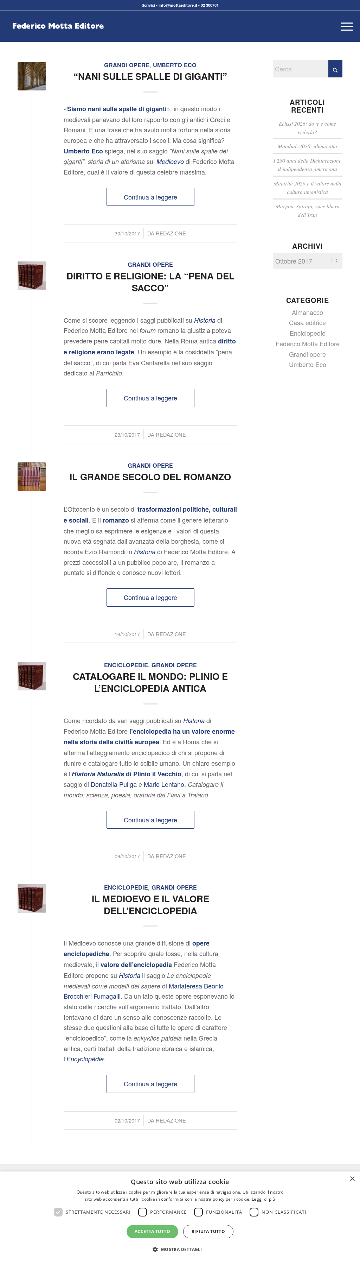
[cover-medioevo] (32, 76)
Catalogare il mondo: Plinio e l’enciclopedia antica (150, 682)
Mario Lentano (164, 784)
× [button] (352, 1179)
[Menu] (344, 26)
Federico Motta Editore (308, 343)
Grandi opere (126, 65)
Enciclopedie (126, 665)
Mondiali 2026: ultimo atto (307, 146)
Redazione (171, 233)
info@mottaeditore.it (178, 5)
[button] (180, 1250)
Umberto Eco (175, 65)
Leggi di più (263, 1199)
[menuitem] (344, 26)
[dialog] (180, 1217)
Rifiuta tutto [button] (208, 1231)
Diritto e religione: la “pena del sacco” (150, 281)
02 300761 (210, 5)
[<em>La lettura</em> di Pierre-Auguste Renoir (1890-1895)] (32, 476)
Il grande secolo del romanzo (150, 476)
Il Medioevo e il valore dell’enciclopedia (150, 904)
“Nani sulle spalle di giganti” (150, 76)
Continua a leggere (150, 196)
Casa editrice (307, 322)
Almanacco (307, 312)
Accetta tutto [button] (152, 1231)
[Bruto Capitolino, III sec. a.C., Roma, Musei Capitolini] (32, 275)
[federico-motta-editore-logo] (58, 36)
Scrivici (148, 5)
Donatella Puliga (114, 784)
